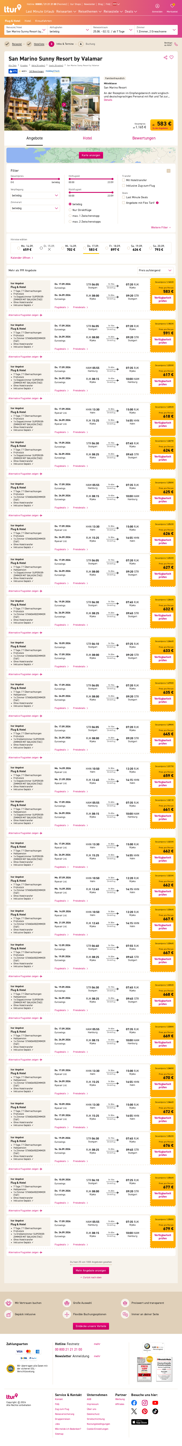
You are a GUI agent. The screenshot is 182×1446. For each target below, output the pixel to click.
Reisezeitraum (100, 27)
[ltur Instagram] (145, 1404)
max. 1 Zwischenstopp (86, 216)
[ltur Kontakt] (176, 44)
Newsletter (89, 4)
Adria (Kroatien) (38, 65)
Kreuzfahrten (43, 21)
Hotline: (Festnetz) (47, 4)
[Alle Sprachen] (116, 4)
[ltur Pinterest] (145, 1413)
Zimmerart (16, 202)
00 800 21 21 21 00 (68, 1349)
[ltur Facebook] (134, 1404)
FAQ (108, 4)
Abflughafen (56, 27)
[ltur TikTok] (155, 1413)
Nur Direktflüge (82, 210)
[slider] (12, 179)
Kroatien (24, 65)
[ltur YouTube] (155, 1404)
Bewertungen (144, 138)
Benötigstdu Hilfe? (168, 44)
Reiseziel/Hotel (14, 27)
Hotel (28, 21)
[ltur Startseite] (12, 8)
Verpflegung (17, 189)
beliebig (77, 204)
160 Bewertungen (36, 71)
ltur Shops (75, 4)
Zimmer (141, 27)
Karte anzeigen (91, 155)
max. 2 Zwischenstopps (87, 221)
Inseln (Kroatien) (56, 65)
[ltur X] (134, 1413)
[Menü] (163, 1344)
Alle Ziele (12, 65)
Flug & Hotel (12, 21)
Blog (100, 4)
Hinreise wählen (19, 239)
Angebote (34, 138)
